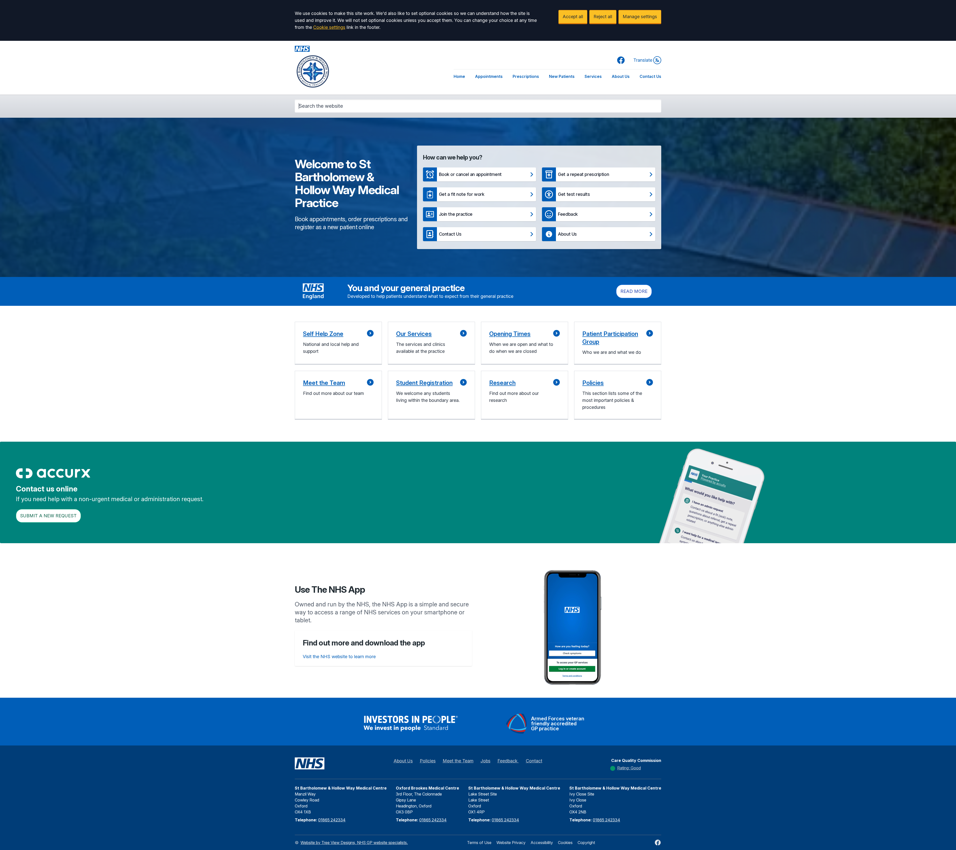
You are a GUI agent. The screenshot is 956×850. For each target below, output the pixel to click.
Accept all (573, 16)
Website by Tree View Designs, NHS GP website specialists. (354, 842)
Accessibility (542, 842)
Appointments (489, 76)
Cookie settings (329, 27)
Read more (634, 291)
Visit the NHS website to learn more (339, 656)
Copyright (586, 842)
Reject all (603, 16)
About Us (621, 76)
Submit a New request (48, 515)
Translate (642, 60)
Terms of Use (479, 842)
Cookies (565, 842)
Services (593, 76)
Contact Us (650, 76)
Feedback (508, 760)
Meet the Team (458, 760)
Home (459, 76)
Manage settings (640, 16)
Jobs (485, 760)
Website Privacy (511, 842)
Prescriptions (526, 76)
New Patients (562, 76)
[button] (479, 174)
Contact (534, 760)
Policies (428, 760)
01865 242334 (332, 819)
